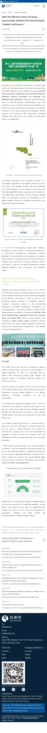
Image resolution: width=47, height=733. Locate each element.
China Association (35, 698)
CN (35, 6)
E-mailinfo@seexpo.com (8, 632)
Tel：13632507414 (6, 625)
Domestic (5, 651)
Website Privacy (7, 720)
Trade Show (6, 648)
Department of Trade (28, 696)
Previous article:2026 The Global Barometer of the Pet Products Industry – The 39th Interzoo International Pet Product (18, 538)
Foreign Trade (6, 696)
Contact (27, 654)
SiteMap (28, 658)
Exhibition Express (20, 12)
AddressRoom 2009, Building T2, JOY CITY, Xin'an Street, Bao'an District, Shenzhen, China (22, 640)
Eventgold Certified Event (34, 648)
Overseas (28, 651)
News (10, 12)
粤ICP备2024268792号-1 (31, 718)
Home (4, 12)
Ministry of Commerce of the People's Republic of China (10, 1)
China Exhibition (23, 698)
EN (38, 6)
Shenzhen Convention (22, 701)
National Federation (8, 701)
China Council (16, 696)
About (4, 658)
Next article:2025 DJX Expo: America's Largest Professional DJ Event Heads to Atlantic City (18, 541)
